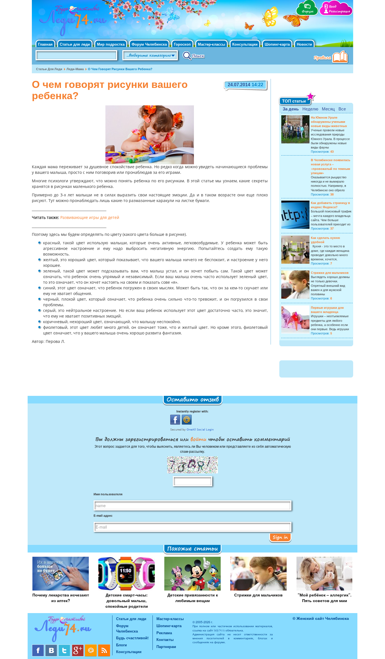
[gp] (78, 646)
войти (198, 439)
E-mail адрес (103, 515)
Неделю (310, 109)
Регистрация (339, 11)
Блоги (121, 644)
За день (291, 109)
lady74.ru (219, 630)
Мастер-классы (211, 44)
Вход (332, 6)
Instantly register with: (192, 411)
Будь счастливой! (132, 637)
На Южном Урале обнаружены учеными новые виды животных (329, 121)
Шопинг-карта (277, 44)
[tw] (65, 646)
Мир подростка (111, 44)
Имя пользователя (108, 494)
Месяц (328, 109)
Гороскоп (182, 44)
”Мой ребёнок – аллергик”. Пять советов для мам (324, 597)
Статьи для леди (75, 44)
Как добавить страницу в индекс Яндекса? (330, 205)
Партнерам (166, 646)
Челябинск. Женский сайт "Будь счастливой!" (71, 22)
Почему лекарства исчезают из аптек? (60, 597)
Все (342, 109)
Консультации (245, 44)
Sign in (280, 537)
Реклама (164, 632)
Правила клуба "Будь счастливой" (332, 57)
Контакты (165, 639)
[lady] (72, 629)
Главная (45, 44)
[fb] (38, 646)
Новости (304, 44)
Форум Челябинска (149, 44)
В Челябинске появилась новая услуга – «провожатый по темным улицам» (330, 166)
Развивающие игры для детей (89, 218)
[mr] (91, 646)
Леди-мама (75, 69)
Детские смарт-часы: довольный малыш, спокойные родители (126, 600)
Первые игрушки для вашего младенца (327, 309)
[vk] (51, 646)
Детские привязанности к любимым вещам (192, 597)
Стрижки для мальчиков (330, 272)
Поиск (194, 55)
